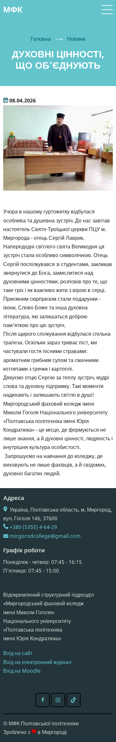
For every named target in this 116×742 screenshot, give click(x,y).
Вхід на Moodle (22, 670)
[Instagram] (58, 700)
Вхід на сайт (18, 653)
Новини (76, 38)
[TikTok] (73, 700)
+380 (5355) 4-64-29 (33, 527)
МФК (13, 9)
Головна (41, 38)
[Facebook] (42, 700)
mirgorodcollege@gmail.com (45, 535)
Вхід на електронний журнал (37, 662)
